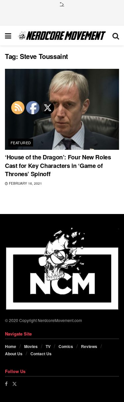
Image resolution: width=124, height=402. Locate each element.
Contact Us (41, 354)
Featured (21, 142)
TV (48, 346)
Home (10, 346)
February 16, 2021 (25, 183)
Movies (31, 346)
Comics (66, 346)
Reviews (89, 346)
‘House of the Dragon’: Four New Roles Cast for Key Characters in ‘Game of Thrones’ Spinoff (58, 165)
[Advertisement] (62, 15)
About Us (13, 354)
